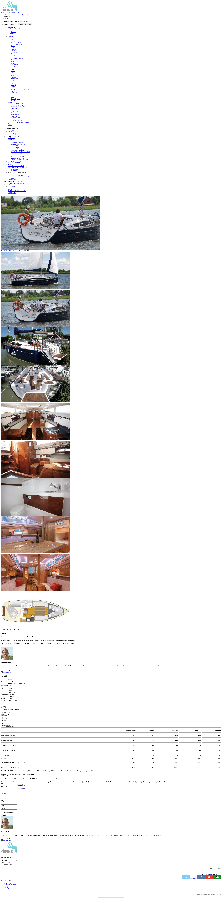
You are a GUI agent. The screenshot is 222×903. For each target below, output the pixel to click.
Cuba (12, 72)
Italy (12, 67)
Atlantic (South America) (18, 103)
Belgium (13, 55)
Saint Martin (14, 88)
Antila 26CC (14, 30)
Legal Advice (8, 883)
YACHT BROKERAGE (8, 251)
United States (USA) (16, 44)
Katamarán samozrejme (17, 150)
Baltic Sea (14, 108)
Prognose (10, 189)
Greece (13, 63)
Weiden (13, 187)
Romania (13, 50)
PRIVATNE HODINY (14, 163)
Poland (13, 82)
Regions (10, 102)
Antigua (13, 38)
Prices (12, 178)
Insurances (10, 127)
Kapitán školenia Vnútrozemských (20, 152)
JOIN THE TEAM (13, 194)
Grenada (13, 41)
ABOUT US (11, 192)
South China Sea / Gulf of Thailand (21, 120)
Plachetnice (14, 173)
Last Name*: (4, 802)
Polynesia (13, 83)
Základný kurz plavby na (18, 144)
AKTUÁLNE (11, 138)
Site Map (6, 888)
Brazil (12, 57)
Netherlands (14, 66)
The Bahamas (15, 53)
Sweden (13, 91)
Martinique (14, 77)
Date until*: (4, 787)
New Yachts (11, 130)
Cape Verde (14, 69)
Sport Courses (15, 170)
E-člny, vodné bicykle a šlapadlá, (20, 177)
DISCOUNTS (12, 180)
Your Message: (5, 793)
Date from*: (4, 783)
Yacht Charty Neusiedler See (15, 29)
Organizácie (14, 169)
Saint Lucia (14, 52)
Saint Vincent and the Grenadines (20, 89)
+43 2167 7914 (6, 12)
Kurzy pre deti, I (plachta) (18, 141)
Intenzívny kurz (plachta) (18, 147)
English (21, 14)
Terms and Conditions (10, 884)
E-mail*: (3, 805)
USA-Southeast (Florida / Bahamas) (21, 122)
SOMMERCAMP (13, 164)
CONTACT (15, 12)
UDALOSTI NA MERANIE (16, 183)
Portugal (13, 85)
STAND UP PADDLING (15, 161)
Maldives (13, 49)
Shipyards (10, 124)
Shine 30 (13, 133)
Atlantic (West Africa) (17, 105)
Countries (10, 36)
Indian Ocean (14, 111)
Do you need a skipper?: (7, 812)
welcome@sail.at (7, 672)
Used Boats (11, 131)
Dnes (24, 785)
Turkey (13, 100)
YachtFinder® (11, 35)
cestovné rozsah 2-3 (16, 153)
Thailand (13, 97)
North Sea (14, 116)
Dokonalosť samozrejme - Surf (19, 159)
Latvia (13, 47)
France (13, 61)
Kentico (211, 874)
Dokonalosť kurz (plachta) (18, 149)
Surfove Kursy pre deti (17, 156)
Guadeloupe (14, 64)
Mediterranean (15, 114)
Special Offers (11, 125)
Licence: (3, 790)
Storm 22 (13, 32)
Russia (13, 86)
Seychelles (14, 92)
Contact (6, 886)
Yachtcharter (11, 33)
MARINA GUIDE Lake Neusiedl (17, 191)
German (24, 14)
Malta (12, 75)
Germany (13, 60)
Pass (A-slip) (14, 145)
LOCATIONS (12, 186)
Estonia (13, 39)
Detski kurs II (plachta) (17, 142)
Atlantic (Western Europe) (18, 106)
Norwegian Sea (15, 117)
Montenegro (14, 78)
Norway (13, 80)
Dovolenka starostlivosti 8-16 (16, 166)
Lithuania (13, 74)
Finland (13, 46)
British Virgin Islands (17, 58)
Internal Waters (15, 113)
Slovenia (13, 94)
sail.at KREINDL (7, 857)
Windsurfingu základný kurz (19, 158)
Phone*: (3, 808)
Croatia (13, 71)
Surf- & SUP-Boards (17, 175)
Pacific (13, 119)
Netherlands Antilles (16, 43)
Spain (12, 96)
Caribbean (14, 110)
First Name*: (4, 798)
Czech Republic (15, 99)
